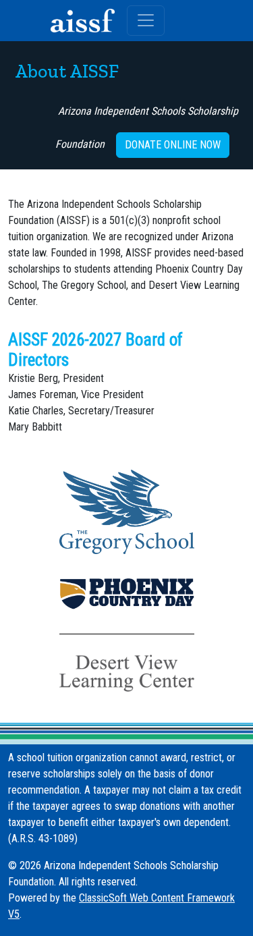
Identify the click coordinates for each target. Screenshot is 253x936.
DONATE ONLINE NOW (173, 144)
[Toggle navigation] (146, 20)
